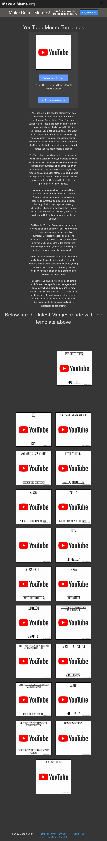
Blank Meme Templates (57, 837)
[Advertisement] (94, 74)
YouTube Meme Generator (53, 77)
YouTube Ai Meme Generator (53, 100)
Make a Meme (18, 4)
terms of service (49, 833)
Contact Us (78, 833)
